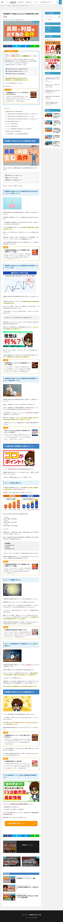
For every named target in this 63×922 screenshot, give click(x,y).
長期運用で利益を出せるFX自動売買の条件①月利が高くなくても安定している (22, 113)
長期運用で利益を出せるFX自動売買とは (13, 131)
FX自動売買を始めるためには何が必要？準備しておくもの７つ (52, 91)
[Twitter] (16, 46)
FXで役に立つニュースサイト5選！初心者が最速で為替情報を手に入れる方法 (52, 78)
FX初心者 (48, 31)
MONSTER (49, 19)
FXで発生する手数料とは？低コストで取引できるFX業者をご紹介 (52, 103)
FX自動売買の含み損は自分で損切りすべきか (15, 629)
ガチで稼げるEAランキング (50, 40)
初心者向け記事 (21, 2)
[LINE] (34, 46)
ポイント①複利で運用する (12, 123)
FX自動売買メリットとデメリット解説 (25, 878)
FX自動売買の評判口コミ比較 (50, 55)
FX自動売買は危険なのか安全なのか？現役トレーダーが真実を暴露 (27, 896)
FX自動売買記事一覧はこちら (16, 823)
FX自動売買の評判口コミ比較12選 (12, 761)
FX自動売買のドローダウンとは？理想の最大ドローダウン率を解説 (17, 363)
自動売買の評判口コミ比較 (45, 2)
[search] (59, 17)
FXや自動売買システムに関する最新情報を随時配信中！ (17, 133)
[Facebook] (7, 46)
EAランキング (36, 2)
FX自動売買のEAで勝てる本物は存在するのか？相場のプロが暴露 (57, 130)
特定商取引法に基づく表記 (35, 914)
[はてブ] (25, 46)
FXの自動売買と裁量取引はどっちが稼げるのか (27, 887)
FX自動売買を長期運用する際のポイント (13, 121)
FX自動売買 (8, 5)
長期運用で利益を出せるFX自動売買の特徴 (13, 111)
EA (23, 19)
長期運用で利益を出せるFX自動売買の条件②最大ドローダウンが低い (20, 116)
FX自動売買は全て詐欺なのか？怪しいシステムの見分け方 (57, 123)
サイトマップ (25, 914)
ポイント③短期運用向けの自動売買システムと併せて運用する (19, 128)
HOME (3, 5)
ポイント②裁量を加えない (12, 126)
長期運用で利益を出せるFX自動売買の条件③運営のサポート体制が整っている (22, 118)
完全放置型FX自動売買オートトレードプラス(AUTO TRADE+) (57, 143)
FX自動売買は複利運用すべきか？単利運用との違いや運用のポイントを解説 (17, 250)
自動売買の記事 (13, 2)
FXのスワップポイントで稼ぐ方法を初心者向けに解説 (52, 85)
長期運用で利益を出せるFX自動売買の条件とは (20, 5)
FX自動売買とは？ (28, 2)
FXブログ (35, 917)
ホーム (7, 2)
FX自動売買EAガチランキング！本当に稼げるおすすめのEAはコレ (17, 93)
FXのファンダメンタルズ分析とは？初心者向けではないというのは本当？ (17, 431)
